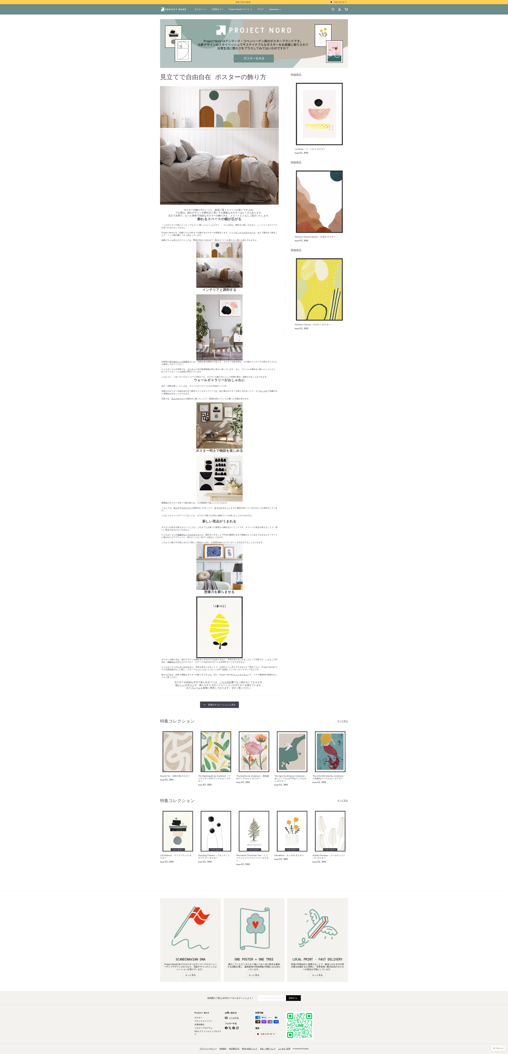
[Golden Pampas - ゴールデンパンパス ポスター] (330, 837)
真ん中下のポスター (183, 508)
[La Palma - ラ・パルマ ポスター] (319, 118)
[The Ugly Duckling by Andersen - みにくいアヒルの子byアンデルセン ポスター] (292, 759)
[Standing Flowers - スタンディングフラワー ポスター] (216, 837)
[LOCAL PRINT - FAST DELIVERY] (317, 928)
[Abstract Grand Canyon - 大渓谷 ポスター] (319, 206)
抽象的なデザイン (175, 662)
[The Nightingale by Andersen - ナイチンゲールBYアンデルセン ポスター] (216, 759)
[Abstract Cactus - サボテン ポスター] (319, 293)
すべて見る (342, 721)
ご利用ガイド (217, 9)
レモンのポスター (185, 667)
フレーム (195, 687)
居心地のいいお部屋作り (180, 361)
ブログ (260, 9)
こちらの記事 (226, 682)
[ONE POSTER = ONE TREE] (254, 928)
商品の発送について (249, 1049)
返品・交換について (268, 1049)
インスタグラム (240, 674)
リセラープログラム (203, 1028)
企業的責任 (199, 1024)
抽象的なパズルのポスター (189, 534)
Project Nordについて (239, 9)
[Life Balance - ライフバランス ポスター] (178, 837)
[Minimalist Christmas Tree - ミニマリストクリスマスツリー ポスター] (254, 838)
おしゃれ (263, 391)
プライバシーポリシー (208, 1049)
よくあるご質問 (284, 1049)
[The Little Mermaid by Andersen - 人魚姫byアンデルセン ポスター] (330, 757)
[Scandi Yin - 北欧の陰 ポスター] (178, 756)
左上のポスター (178, 398)
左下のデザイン (221, 508)
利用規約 (222, 1049)
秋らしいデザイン (184, 685)
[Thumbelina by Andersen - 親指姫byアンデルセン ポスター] (254, 757)
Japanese (274, 9)
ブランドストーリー (203, 1021)
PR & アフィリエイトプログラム (207, 1032)
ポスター (198, 9)
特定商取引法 (234, 1049)
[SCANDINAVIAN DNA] (190, 928)
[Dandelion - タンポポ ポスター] (292, 835)
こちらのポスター (245, 232)
